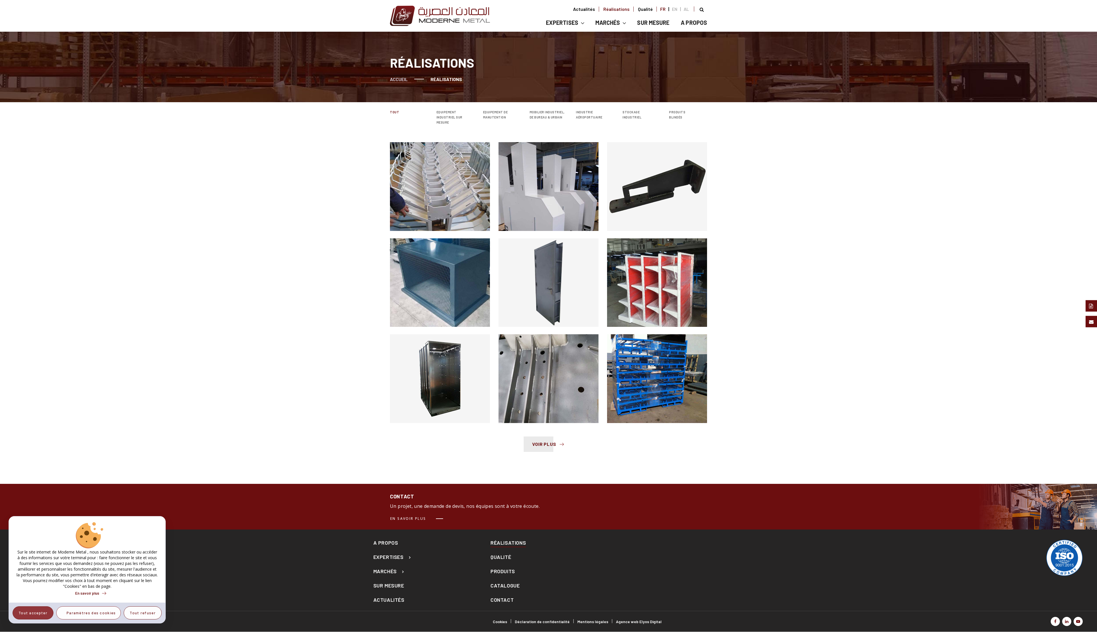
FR (663, 9)
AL (686, 9)
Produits (503, 571)
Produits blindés (677, 114)
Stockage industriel (631, 114)
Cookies (500, 621)
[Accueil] (440, 16)
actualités (389, 600)
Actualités (584, 9)
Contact (502, 600)
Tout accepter (33, 613)
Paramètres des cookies (91, 613)
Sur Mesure (653, 22)
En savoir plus (408, 518)
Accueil (399, 79)
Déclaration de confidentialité (542, 621)
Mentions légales (592, 621)
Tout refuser (143, 613)
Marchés (607, 22)
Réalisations (616, 9)
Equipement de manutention (495, 114)
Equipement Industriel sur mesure (450, 117)
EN (674, 9)
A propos (694, 22)
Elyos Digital (650, 621)
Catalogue (505, 586)
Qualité (645, 9)
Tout (394, 112)
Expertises (562, 22)
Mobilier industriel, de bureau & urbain (547, 114)
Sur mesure (388, 586)
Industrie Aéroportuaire (589, 114)
